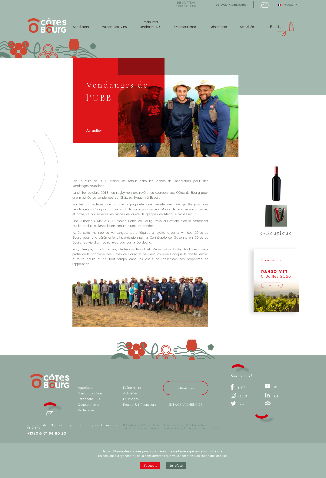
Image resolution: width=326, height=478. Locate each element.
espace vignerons (231, 4)
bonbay (201, 425)
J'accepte (150, 465)
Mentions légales (173, 425)
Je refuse (176, 465)
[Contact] (264, 6)
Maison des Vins (114, 27)
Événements (218, 27)
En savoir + (272, 285)
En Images (131, 399)
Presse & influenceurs (139, 404)
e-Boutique (276, 27)
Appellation (80, 27)
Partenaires (86, 410)
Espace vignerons (185, 405)
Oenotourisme (185, 27)
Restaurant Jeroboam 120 (150, 24)
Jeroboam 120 (89, 399)
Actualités (247, 27)
